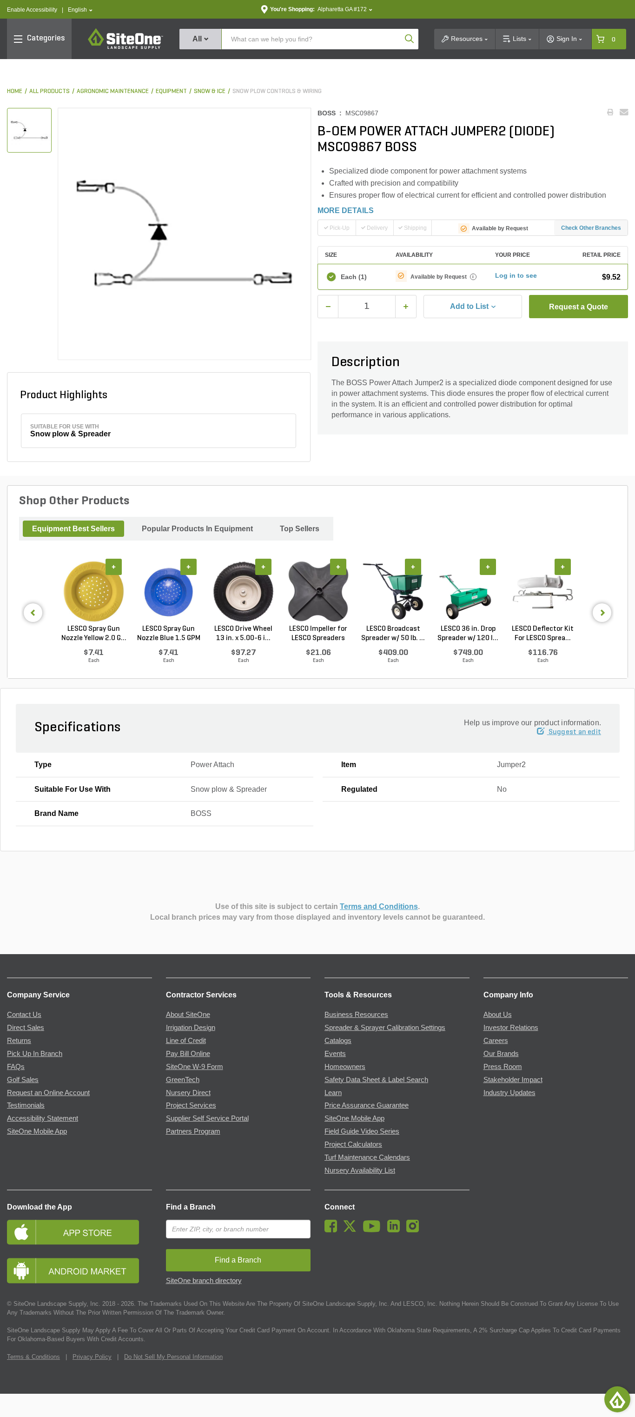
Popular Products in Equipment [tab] (197, 529)
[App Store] (79, 1232)
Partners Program (193, 1131)
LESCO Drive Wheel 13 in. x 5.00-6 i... (243, 633)
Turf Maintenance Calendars (367, 1157)
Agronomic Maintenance (113, 91)
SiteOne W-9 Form (194, 1066)
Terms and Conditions (379, 906)
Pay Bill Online (188, 1053)
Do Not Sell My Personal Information (173, 1356)
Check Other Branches (591, 228)
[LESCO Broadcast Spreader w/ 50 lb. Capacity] (393, 591)
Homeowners (344, 1066)
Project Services (191, 1105)
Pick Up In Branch (34, 1053)
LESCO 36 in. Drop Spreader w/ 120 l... (467, 633)
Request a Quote (578, 307)
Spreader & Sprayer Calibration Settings (384, 1027)
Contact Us (24, 1014)
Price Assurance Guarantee (366, 1105)
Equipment (171, 91)
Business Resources (356, 1014)
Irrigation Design (190, 1027)
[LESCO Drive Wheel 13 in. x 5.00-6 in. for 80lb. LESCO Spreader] (243, 591)
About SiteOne (188, 1014)
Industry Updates (509, 1092)
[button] (80, 10)
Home (14, 91)
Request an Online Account (48, 1092)
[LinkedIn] (395, 1230)
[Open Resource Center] (617, 1399)
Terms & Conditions (33, 1356)
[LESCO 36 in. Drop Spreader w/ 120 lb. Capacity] (468, 591)
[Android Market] (79, 1270)
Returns (19, 1040)
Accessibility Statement (42, 1118)
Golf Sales (23, 1079)
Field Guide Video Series (361, 1131)
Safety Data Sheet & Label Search (376, 1079)
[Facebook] (333, 1230)
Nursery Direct (188, 1092)
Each (354, 277)
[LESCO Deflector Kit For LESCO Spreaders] (542, 591)
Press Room (502, 1066)
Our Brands (501, 1053)
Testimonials (26, 1105)
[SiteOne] (125, 47)
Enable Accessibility (32, 10)
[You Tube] (374, 1230)
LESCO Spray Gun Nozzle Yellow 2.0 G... (93, 633)
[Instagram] (414, 1230)
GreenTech (182, 1079)
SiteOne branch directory (204, 1280)
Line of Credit (186, 1040)
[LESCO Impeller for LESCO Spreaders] (318, 591)
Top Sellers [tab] (299, 529)
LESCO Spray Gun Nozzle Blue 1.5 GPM (168, 633)
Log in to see (516, 275)
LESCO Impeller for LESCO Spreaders (318, 633)
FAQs (16, 1066)
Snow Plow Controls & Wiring (277, 91)
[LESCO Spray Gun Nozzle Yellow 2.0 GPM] (93, 591)
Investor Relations (510, 1027)
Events (335, 1053)
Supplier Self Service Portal (207, 1118)
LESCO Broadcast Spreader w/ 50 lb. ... (393, 633)
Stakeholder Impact (512, 1079)
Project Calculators (353, 1144)
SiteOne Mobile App (37, 1131)
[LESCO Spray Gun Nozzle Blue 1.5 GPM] (168, 591)
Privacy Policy (92, 1356)
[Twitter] (352, 1230)
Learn (333, 1092)
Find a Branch (191, 1207)
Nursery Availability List (359, 1170)
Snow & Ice (209, 91)
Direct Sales (25, 1027)
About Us (497, 1014)
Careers (495, 1040)
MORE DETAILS (346, 210)
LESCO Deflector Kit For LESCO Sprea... (543, 633)
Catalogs (337, 1040)
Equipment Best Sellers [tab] (73, 529)
